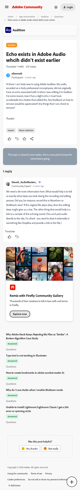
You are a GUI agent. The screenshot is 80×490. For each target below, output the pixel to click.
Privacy (48, 473)
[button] (6, 8)
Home (10, 16)
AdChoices (15, 485)
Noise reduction (26, 130)
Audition (45, 16)
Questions (58, 16)
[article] (40, 210)
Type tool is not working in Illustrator (26, 355)
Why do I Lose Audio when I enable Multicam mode (34, 389)
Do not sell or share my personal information (49, 479)
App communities (27, 16)
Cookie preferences (16, 479)
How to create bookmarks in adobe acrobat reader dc (35, 372)
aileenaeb (17, 73)
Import (11, 130)
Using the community (17, 473)
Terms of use (36, 473)
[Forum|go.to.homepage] (27, 7)
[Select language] (56, 7)
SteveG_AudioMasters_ (24, 182)
